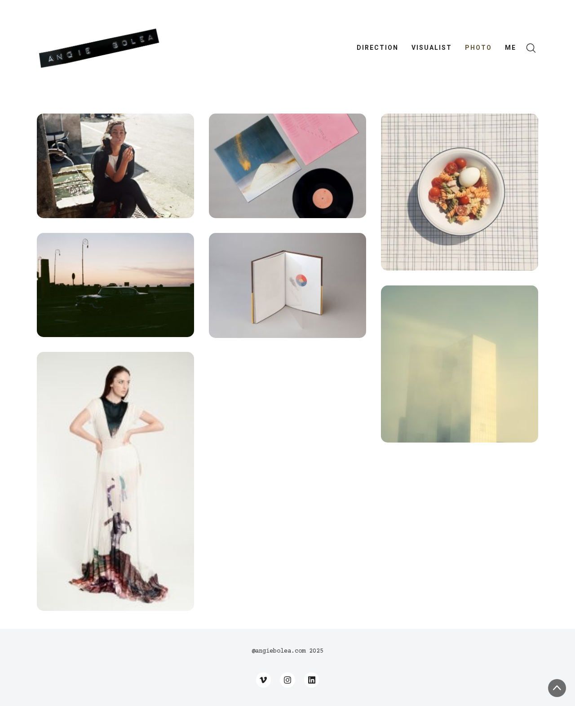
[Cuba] (115, 285)
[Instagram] (287, 680)
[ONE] (459, 192)
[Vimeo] (263, 680)
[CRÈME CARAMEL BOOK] (287, 285)
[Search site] (531, 48)
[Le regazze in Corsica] (115, 166)
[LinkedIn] (311, 680)
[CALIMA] (459, 364)
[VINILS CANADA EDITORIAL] (287, 166)
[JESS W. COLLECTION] (115, 481)
